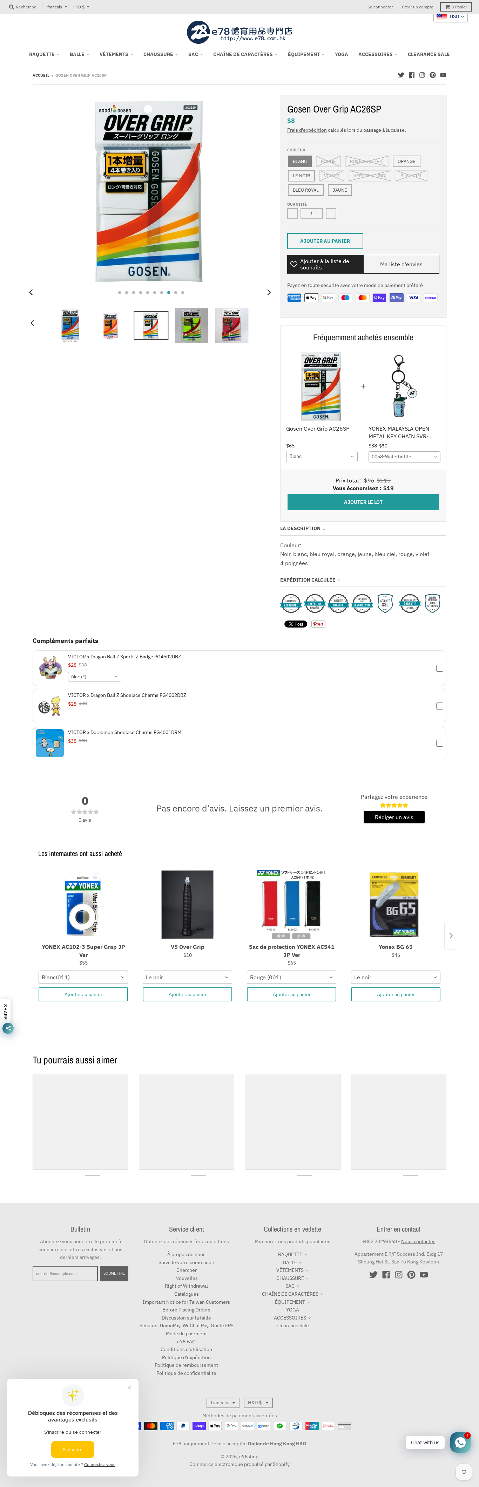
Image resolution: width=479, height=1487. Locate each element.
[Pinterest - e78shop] (433, 75)
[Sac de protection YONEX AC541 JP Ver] (291, 905)
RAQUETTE (290, 1254)
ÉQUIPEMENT (290, 1302)
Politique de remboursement (186, 1365)
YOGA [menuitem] (341, 54)
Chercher (186, 1270)
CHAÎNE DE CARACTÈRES (290, 1294)
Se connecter (380, 6)
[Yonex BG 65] (395, 905)
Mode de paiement (186, 1333)
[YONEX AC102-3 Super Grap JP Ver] (83, 905)
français (54, 6)
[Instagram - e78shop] (422, 75)
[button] (239, 668)
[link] (322, 386)
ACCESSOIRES (290, 1318)
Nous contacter (418, 1241)
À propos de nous (186, 1254)
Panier (459, 6)
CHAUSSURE (290, 1278)
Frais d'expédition (307, 130)
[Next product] (451, 936)
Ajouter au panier (83, 994)
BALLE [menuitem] (77, 54)
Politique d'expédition (186, 1357)
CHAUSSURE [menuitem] (158, 54)
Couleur (296, 150)
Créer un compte (417, 6)
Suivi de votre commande (186, 1262)
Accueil (41, 75)
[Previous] (32, 292)
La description (300, 528)
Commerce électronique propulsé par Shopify (239, 1464)
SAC (290, 1286)
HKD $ (79, 6)
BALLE (290, 1262)
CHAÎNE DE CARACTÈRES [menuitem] (243, 54)
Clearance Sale (292, 1325)
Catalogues (186, 1294)
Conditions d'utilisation (186, 1349)
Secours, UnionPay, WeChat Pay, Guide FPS (187, 1325)
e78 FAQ (186, 1341)
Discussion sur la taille (186, 1318)
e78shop (248, 1456)
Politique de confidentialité (186, 1373)
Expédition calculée (308, 580)
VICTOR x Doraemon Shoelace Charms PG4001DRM (124, 732)
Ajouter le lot (363, 502)
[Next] (269, 292)
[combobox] (322, 456)
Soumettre (114, 1273)
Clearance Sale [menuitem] (429, 54)
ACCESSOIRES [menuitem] (375, 54)
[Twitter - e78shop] (401, 75)
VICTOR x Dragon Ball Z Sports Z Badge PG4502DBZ (124, 656)
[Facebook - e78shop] (412, 75)
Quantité (297, 204)
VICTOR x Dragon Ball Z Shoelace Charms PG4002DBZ (127, 695)
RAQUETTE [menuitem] (42, 54)
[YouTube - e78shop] (443, 75)
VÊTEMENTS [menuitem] (114, 54)
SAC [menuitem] (193, 54)
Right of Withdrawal (186, 1286)
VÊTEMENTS (290, 1270)
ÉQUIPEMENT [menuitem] (304, 54)
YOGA (292, 1310)
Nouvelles (186, 1278)
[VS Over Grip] (187, 905)
